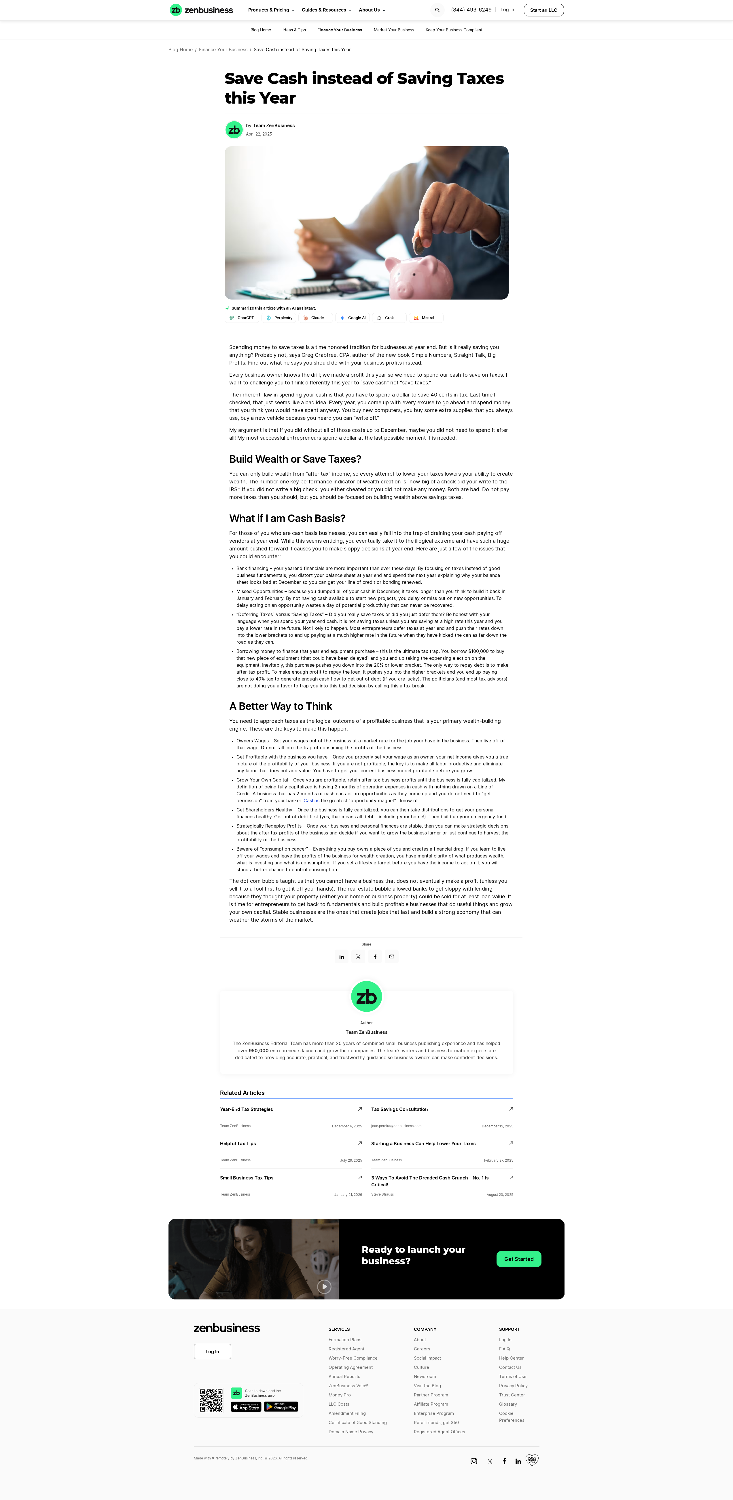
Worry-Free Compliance (353, 1358)
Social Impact (427, 1358)
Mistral (428, 318)
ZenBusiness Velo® (348, 1386)
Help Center (511, 1358)
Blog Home (261, 30)
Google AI (357, 318)
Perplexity (283, 318)
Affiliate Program (431, 1404)
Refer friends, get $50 (436, 1423)
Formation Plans (345, 1340)
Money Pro (340, 1395)
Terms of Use (512, 1377)
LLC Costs (339, 1404)
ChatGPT (246, 318)
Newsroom (425, 1377)
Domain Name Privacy (351, 1432)
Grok (389, 318)
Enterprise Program (434, 1413)
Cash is (312, 800)
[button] (324, 1286)
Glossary (508, 1404)
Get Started (519, 1259)
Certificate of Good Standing (358, 1423)
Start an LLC (543, 10)
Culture (421, 1367)
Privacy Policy (513, 1386)
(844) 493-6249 (471, 10)
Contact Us (510, 1367)
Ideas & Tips (294, 30)
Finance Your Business (223, 49)
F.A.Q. (505, 1349)
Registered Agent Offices (439, 1432)
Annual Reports (344, 1377)
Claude (317, 318)
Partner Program (431, 1395)
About (420, 1340)
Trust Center (512, 1395)
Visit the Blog (427, 1386)
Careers (422, 1349)
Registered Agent (346, 1349)
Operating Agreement (351, 1367)
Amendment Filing (347, 1413)
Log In (507, 9)
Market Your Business (394, 30)
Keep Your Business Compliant (454, 30)
